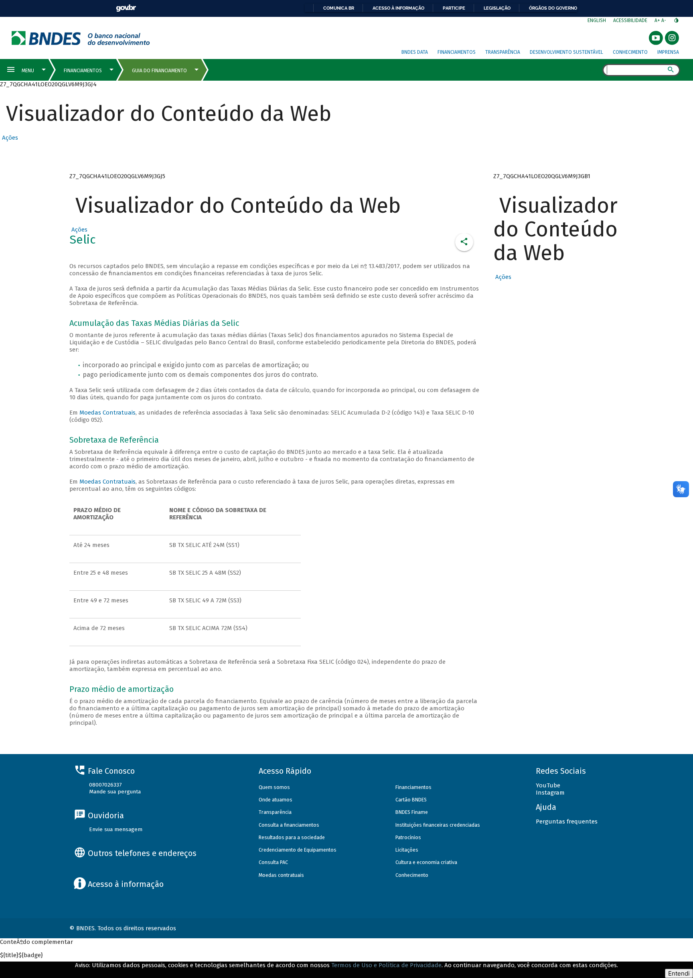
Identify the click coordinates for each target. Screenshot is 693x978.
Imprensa (668, 52)
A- (664, 20)
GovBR (126, 8)
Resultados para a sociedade (292, 837)
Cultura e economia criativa (426, 862)
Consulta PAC (273, 862)
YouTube (548, 785)
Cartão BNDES (411, 800)
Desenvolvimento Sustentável (566, 52)
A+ (657, 20)
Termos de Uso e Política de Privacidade (386, 965)
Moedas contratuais (281, 875)
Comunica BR (338, 8)
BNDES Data (414, 52)
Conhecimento (630, 52)
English (597, 20)
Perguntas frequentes (567, 821)
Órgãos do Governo (553, 8)
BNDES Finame (411, 812)
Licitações (406, 850)
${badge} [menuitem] (21, 955)
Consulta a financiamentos (289, 825)
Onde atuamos (275, 800)
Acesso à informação (398, 8)
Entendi (679, 973)
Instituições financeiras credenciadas (437, 825)
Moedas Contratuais (107, 412)
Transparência (502, 52)
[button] (9, 137)
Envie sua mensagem (115, 829)
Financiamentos (457, 52)
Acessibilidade (630, 20)
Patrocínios (408, 837)
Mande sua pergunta (115, 791)
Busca (595, 70)
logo (81, 38)
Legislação (497, 8)
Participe (454, 8)
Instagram (550, 792)
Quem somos (274, 787)
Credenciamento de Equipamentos (297, 850)
